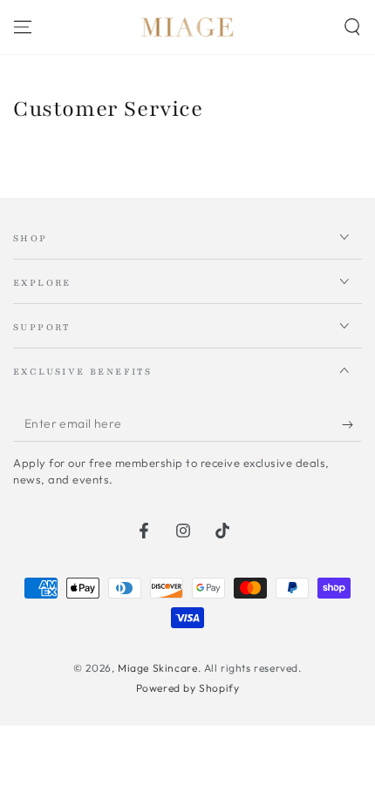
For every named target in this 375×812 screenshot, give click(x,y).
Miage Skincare (157, 667)
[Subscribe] (352, 424)
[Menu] (22, 27)
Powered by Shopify (188, 687)
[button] (352, 27)
